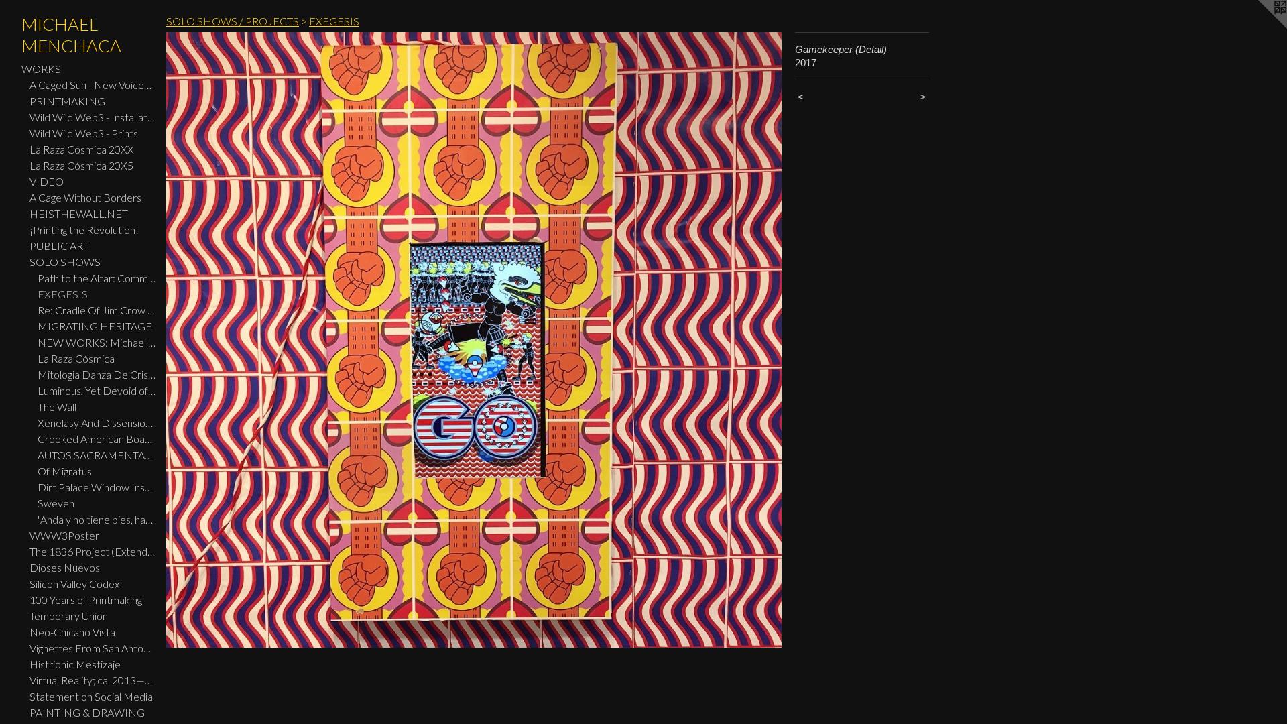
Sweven (56, 503)
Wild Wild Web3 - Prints (83, 133)
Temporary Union (68, 615)
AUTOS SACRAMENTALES (97, 454)
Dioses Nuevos (64, 567)
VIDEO (46, 181)
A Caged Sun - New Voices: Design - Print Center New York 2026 (92, 84)
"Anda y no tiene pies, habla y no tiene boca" (97, 519)
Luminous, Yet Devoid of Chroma (97, 390)
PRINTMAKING (67, 101)
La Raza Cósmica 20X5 (81, 165)
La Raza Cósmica (76, 358)
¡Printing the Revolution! (84, 229)
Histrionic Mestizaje (75, 664)
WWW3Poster (64, 535)
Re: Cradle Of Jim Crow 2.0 (97, 310)
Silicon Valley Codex (74, 583)
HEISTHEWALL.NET (78, 213)
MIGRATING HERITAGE (95, 326)
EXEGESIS (63, 294)
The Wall (57, 406)
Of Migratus (65, 471)
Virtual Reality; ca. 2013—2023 (92, 680)
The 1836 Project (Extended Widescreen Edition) (92, 551)
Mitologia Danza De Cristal (97, 374)
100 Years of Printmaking (85, 599)
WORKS (41, 68)
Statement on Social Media (91, 696)
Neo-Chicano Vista (72, 631)
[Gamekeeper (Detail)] (474, 340)
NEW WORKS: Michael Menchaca (97, 342)
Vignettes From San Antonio (92, 648)
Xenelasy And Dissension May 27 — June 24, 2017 (97, 422)
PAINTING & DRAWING (87, 712)
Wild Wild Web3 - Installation (92, 117)
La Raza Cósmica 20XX (81, 149)
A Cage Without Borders (85, 197)
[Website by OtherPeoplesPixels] (1260, 27)
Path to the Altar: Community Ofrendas (97, 278)
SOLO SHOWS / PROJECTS (232, 21)
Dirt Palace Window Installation (97, 487)
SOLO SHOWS (65, 261)
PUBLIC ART (59, 245)
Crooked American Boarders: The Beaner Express (97, 438)
